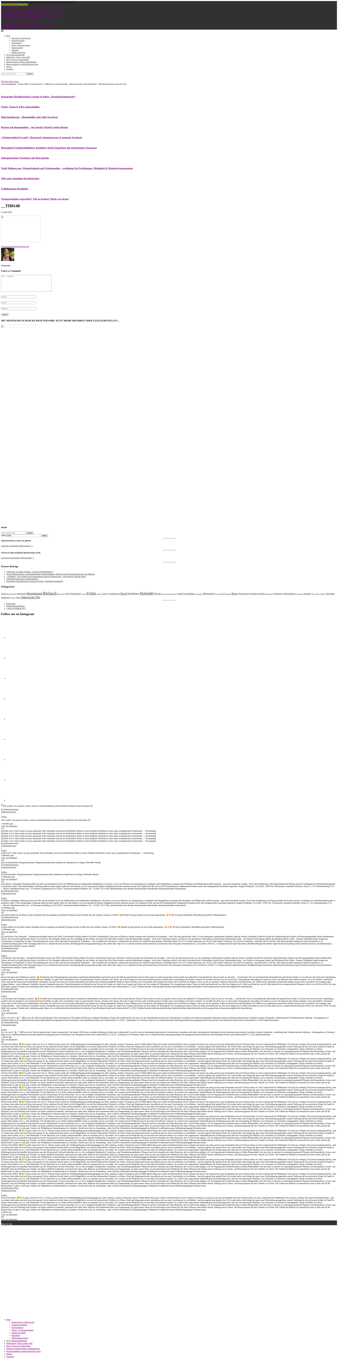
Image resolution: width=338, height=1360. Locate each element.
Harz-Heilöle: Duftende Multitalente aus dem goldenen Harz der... (28, 23)
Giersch (105, 594)
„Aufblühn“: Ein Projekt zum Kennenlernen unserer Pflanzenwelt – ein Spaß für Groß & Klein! (46, 576)
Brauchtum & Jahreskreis (21, 38)
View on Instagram (9, 826)
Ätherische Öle (30, 597)
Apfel (3, 594)
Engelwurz (75, 593)
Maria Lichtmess (8, 28)
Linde (180, 593)
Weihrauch (5, 597)
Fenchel (83, 594)
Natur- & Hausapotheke (21, 45)
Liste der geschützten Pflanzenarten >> (17, 546)
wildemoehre (6, 265)
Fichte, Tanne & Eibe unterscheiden (20, 106)
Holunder (147, 593)
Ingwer (163, 594)
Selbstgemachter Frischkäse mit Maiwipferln (25, 158)
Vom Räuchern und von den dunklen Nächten (20, 21)
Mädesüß (222, 594)
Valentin (322, 594)
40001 (3, 535)
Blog (8, 36)
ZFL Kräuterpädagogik (15, 55)
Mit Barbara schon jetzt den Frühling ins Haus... (21, 14)
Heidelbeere (133, 593)
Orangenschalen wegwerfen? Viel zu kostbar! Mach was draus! (35, 199)
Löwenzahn (198, 594)
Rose (234, 593)
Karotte (168, 594)
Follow (4, 817)
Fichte (91, 593)
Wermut (13, 598)
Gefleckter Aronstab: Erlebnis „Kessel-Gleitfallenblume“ (29, 572)
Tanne (314, 594)
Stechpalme (299, 594)
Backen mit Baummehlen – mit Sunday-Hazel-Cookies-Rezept (34, 127)
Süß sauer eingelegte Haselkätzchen (20, 178)
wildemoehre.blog (8, 812)
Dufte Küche (61, 594)
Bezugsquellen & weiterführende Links (22, 64)
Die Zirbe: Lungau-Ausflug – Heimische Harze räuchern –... (26, 26)
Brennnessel (34, 593)
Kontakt (9, 69)
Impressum (10, 603)
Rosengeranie (243, 594)
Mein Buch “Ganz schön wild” (18, 57)
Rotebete (253, 594)
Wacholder (330, 594)
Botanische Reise (18, 41)
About (9, 67)
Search (29, 74)
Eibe (67, 594)
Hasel (123, 593)
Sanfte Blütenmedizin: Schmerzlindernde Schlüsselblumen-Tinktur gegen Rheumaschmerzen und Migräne (50, 574)
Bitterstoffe (21, 594)
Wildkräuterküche (18, 52)
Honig (157, 593)
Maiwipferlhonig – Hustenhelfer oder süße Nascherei (29, 117)
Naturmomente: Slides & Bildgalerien (21, 62)
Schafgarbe (277, 594)
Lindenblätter (189, 594)
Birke (14, 594)
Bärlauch (50, 593)
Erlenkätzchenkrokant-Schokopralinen (22, 579)
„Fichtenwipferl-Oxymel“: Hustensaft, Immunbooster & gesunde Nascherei (32, 12)
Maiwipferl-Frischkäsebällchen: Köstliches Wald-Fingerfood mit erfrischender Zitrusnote (49, 147)
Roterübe (261, 594)
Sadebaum (269, 594)
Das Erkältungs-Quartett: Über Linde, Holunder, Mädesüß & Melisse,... (31, 9)
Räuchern (15, 50)
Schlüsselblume (289, 594)
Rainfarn (228, 594)
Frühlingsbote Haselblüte (14, 188)
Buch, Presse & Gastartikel (17, 59)
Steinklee (307, 594)
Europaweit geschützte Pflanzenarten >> (18, 558)
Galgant (99, 594)
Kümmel (174, 594)
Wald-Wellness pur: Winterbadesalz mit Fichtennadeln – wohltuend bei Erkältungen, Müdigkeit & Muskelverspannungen (67, 168)
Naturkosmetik (17, 48)
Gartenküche (17, 43)
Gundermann (114, 594)
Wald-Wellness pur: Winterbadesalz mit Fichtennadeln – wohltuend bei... (31, 16)
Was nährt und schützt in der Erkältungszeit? (19, 19)
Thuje (318, 594)
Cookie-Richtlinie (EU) (16, 608)
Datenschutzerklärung (15, 606)
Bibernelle (9, 594)
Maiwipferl (208, 593)
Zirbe (18, 597)
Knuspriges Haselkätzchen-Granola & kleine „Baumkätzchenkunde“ (38, 96)
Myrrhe (216, 594)
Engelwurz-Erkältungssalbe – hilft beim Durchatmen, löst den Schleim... (31, 7)
